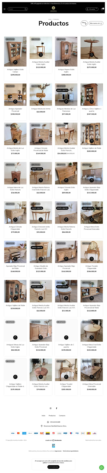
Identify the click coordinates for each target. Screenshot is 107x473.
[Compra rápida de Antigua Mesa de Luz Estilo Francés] (15, 180)
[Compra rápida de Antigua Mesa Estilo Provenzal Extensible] (92, 219)
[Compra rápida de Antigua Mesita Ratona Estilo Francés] (66, 219)
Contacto (62, 415)
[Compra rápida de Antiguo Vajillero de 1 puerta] (66, 337)
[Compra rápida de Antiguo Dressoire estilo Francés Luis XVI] (41, 219)
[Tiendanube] (53, 441)
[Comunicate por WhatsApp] (101, 467)
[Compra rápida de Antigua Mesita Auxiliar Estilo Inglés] (41, 55)
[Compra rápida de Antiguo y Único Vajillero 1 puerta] (92, 101)
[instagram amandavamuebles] (50, 408)
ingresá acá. (58, 451)
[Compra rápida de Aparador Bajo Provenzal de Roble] (15, 259)
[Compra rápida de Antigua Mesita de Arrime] (41, 101)
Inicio (49, 19)
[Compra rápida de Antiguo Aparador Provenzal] (15, 101)
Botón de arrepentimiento (70, 451)
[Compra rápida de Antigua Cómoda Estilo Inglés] (66, 180)
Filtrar (84, 22)
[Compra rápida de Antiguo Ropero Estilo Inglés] (66, 62)
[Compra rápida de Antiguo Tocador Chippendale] (92, 259)
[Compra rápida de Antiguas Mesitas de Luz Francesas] (66, 101)
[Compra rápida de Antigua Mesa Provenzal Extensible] (92, 377)
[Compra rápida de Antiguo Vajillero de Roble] (92, 141)
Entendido (53, 467)
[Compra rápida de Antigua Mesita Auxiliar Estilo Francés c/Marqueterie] (66, 141)
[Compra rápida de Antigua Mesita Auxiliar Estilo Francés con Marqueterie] (41, 377)
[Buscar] (25, 9)
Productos (52, 415)
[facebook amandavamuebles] (56, 408)
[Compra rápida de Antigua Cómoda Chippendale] (15, 219)
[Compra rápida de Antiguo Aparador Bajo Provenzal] (66, 259)
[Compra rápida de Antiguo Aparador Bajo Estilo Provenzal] (41, 337)
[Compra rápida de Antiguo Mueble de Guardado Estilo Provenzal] (41, 259)
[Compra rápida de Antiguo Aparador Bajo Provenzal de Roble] (92, 298)
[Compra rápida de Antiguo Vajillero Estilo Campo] (15, 62)
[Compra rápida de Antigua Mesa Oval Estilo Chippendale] (92, 337)
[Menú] (5, 9)
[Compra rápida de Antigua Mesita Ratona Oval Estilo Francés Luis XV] (41, 180)
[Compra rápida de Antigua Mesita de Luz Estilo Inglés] (15, 141)
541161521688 (55, 422)
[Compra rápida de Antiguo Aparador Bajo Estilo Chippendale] (92, 180)
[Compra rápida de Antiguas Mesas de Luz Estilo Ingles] (15, 337)
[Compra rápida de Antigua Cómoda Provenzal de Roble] (41, 141)
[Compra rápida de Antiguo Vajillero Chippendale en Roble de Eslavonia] (15, 377)
